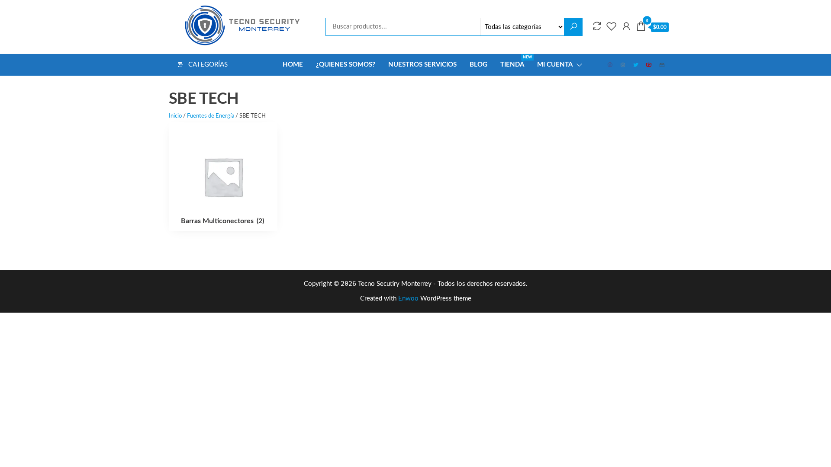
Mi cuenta (555, 64)
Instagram (623, 65)
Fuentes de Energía (210, 116)
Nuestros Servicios (422, 64)
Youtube (649, 65)
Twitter (636, 65)
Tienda (515, 61)
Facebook (610, 65)
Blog (478, 64)
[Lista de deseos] (611, 26)
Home (293, 64)
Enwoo (408, 298)
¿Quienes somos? (345, 64)
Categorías (208, 64)
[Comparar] (596, 26)
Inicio (175, 116)
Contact (662, 65)
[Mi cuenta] (626, 26)
